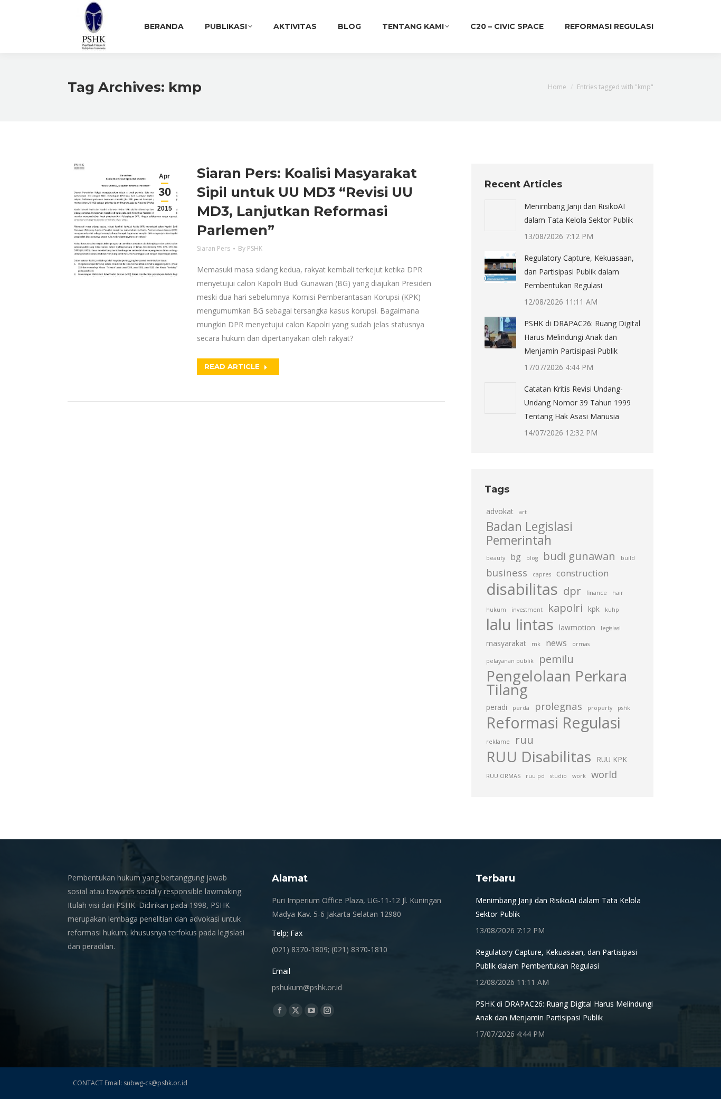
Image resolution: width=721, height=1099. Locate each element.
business (506, 572)
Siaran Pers (213, 248)
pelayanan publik (510, 661)
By (250, 248)
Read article (232, 366)
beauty (495, 558)
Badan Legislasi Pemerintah (529, 533)
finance (596, 592)
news (556, 643)
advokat (500, 511)
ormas (581, 644)
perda (521, 708)
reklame (498, 741)
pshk (624, 708)
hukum (496, 609)
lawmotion (577, 627)
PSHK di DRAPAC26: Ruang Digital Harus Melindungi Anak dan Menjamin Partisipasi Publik (582, 337)
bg (515, 557)
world (604, 774)
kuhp (612, 609)
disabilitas (522, 589)
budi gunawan (579, 556)
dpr (572, 591)
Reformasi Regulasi (553, 722)
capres (542, 574)
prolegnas (558, 706)
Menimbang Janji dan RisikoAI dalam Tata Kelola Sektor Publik (578, 213)
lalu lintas (520, 624)
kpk (594, 609)
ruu (524, 739)
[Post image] (500, 215)
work (579, 776)
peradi (496, 707)
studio (558, 776)
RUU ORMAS (503, 776)
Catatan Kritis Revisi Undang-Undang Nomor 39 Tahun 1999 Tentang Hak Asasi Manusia (577, 402)
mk (536, 644)
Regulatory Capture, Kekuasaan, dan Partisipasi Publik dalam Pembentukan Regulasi (579, 271)
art (523, 512)
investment (527, 609)
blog (532, 558)
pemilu (556, 659)
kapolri (565, 607)
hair (617, 592)
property (599, 708)
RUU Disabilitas (538, 756)
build (628, 558)
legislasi (611, 628)
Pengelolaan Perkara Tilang (556, 682)
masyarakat (506, 643)
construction (582, 573)
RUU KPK (611, 759)
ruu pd (535, 776)
